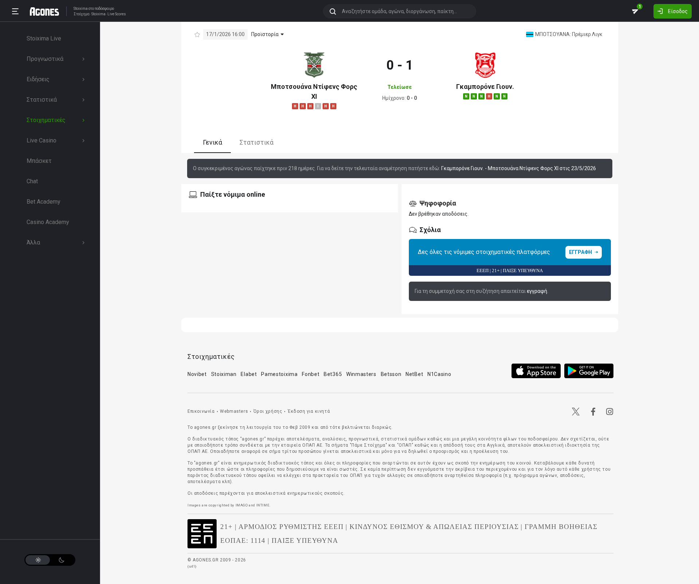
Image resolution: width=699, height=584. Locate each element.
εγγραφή (537, 291)
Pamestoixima (279, 374)
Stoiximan (224, 374)
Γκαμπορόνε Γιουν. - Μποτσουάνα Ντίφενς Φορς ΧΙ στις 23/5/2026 (518, 168)
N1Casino (439, 374)
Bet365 (333, 374)
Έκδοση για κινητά (309, 411)
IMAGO (242, 505)
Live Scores (116, 14)
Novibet (197, 374)
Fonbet (310, 374)
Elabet (249, 374)
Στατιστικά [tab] (256, 142)
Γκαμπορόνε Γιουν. (485, 86)
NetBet (414, 374)
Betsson (391, 374)
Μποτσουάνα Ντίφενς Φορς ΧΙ (314, 91)
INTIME (263, 505)
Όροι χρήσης (268, 411)
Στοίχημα (82, 14)
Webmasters (234, 411)
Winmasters (361, 374)
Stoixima (81, 9)
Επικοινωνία (201, 411)
